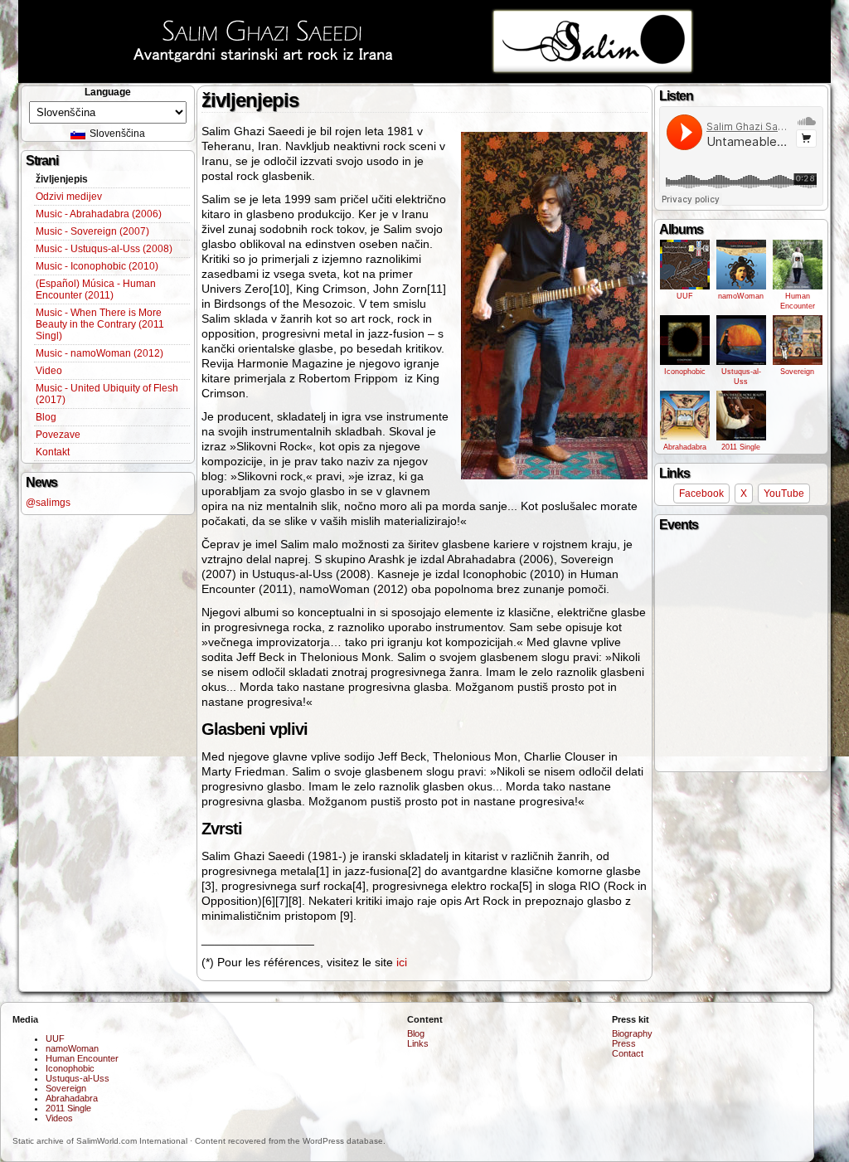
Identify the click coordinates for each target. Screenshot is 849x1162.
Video (49, 371)
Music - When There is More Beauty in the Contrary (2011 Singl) (100, 324)
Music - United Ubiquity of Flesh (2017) (107, 394)
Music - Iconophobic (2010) (97, 266)
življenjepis (62, 179)
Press (624, 1043)
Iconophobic (685, 371)
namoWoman (741, 296)
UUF (685, 296)
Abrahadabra (684, 447)
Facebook (701, 493)
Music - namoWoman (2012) (99, 353)
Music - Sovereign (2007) (92, 231)
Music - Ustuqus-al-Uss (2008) (104, 249)
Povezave (58, 434)
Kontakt (53, 452)
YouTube (784, 493)
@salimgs (48, 502)
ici (401, 962)
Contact (627, 1053)
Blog (46, 417)
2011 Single (740, 447)
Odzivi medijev (69, 196)
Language (108, 92)
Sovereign (797, 371)
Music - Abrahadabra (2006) (99, 214)
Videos (59, 1118)
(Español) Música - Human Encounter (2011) (96, 289)
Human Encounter (797, 301)
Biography (632, 1033)
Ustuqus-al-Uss (741, 376)
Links (418, 1043)
